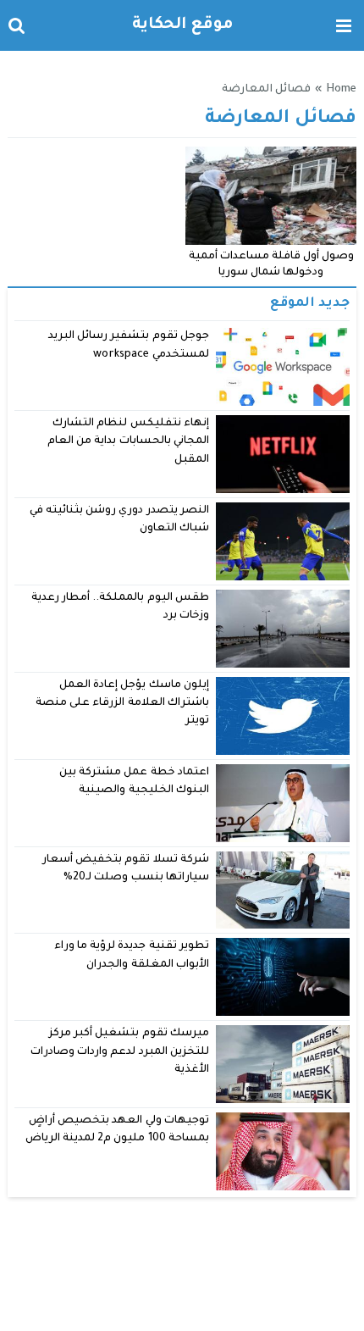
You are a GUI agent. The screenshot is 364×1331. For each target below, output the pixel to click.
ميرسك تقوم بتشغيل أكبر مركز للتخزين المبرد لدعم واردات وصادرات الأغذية (119, 1052)
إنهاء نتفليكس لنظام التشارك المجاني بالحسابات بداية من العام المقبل (128, 442)
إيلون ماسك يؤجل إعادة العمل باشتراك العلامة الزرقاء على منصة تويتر (122, 703)
